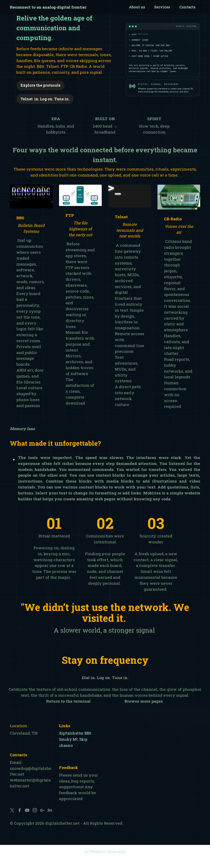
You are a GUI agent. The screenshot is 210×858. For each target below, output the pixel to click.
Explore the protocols (40, 85)
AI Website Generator (105, 851)
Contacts (187, 7)
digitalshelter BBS (75, 733)
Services (162, 7)
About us (137, 7)
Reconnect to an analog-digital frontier (48, 7)
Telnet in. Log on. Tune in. (45, 99)
